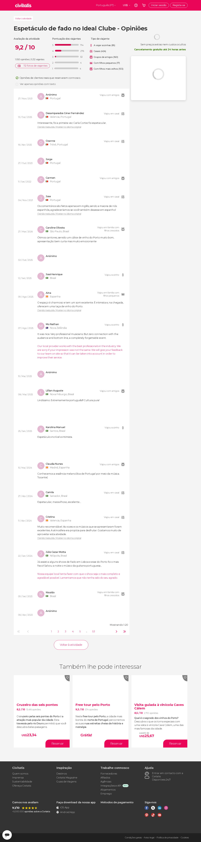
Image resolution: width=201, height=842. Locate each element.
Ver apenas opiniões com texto (38, 84)
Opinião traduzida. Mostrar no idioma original (59, 127)
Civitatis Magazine (66, 777)
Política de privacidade (167, 837)
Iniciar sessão (158, 5)
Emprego (106, 793)
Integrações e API (110, 785)
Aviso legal (149, 837)
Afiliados (105, 777)
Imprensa (18, 777)
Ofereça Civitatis (21, 785)
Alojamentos (107, 789)
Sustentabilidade (22, 781)
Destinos (61, 773)
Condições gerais (133, 837)
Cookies (185, 837)
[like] (67, 678)
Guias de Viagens (66, 781)
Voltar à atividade (23, 18)
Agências (105, 781)
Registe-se (179, 5)
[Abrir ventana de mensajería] (7, 835)
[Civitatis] (23, 5)
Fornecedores (108, 773)
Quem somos (20, 773)
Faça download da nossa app (75, 802)
